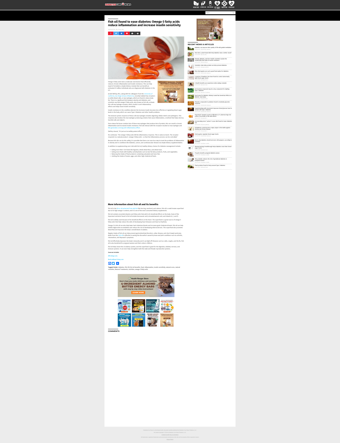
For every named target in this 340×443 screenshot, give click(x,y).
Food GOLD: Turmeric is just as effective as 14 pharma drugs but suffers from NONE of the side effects (213, 115)
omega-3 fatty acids (141, 269)
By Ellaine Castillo (205, 143)
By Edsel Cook (204, 84)
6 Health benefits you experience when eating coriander (211, 83)
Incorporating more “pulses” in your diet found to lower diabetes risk (213, 121)
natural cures (170, 267)
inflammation (149, 267)
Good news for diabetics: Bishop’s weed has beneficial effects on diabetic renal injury (213, 96)
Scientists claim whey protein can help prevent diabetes (211, 65)
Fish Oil (127, 267)
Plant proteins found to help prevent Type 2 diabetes (210, 165)
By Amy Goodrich (205, 67)
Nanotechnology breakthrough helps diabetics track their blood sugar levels (213, 147)
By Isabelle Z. (204, 118)
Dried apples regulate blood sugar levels (207, 134)
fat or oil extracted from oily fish (127, 208)
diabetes (121, 267)
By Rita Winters (204, 62)
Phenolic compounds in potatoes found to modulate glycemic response (212, 102)
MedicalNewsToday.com (116, 259)
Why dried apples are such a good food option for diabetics (212, 71)
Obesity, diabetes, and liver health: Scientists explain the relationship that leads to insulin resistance (211, 59)
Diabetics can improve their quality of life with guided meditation (213, 47)
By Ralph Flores (204, 79)
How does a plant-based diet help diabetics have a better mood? (213, 53)
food (142, 267)
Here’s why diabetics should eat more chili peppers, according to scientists (213, 140)
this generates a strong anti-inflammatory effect (124, 128)
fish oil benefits (135, 267)
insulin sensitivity (159, 267)
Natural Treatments (121, 269)
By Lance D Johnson (205, 92)
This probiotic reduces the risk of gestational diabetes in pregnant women (211, 159)
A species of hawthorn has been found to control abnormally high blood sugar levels (212, 77)
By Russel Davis (204, 167)
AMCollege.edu (112, 256)
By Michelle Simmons (206, 49)
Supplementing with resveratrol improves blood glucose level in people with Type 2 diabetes (213, 109)
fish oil (121, 235)
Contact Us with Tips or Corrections (170, 434)
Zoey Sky (121, 29)
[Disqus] (146, 356)
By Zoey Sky (203, 54)
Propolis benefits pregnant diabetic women (207, 153)
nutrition (131, 269)
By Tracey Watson (205, 124)
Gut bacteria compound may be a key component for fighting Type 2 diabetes (212, 89)
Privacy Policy (170, 439)
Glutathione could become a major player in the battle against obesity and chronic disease (212, 128)
